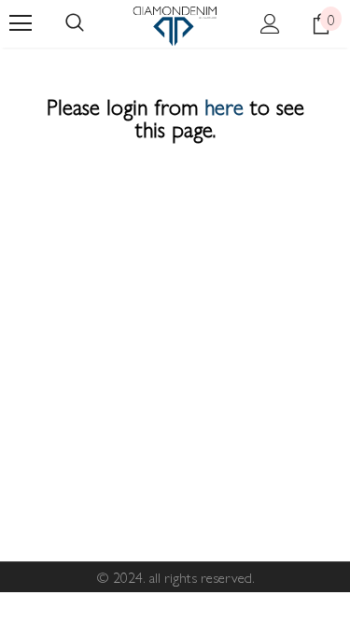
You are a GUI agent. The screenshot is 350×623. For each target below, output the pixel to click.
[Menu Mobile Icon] (20, 23)
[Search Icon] (74, 23)
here (224, 105)
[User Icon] (270, 24)
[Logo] (175, 26)
